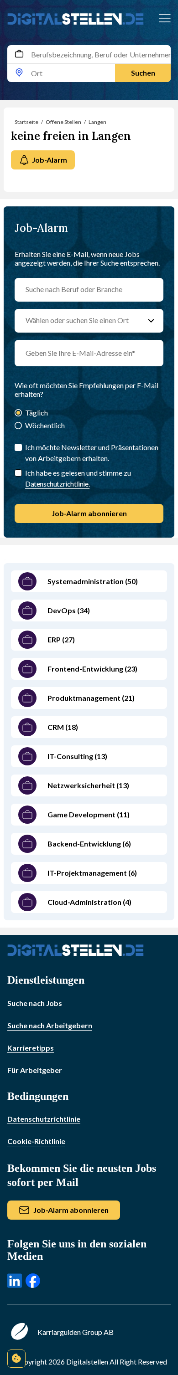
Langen (97, 121)
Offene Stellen (63, 121)
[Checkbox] (18, 473)
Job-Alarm (49, 159)
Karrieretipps (30, 1047)
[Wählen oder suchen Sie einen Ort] (151, 321)
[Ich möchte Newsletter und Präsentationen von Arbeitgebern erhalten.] (18, 447)
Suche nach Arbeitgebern (49, 1025)
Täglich (36, 412)
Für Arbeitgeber (34, 1070)
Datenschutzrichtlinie (43, 1118)
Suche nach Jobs (34, 1003)
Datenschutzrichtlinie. (57, 483)
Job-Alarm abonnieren (89, 513)
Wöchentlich (45, 425)
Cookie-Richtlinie (36, 1141)
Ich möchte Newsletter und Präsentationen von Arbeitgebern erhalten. (91, 452)
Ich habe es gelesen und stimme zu (78, 478)
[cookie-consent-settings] (16, 1358)
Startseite (26, 121)
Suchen (143, 72)
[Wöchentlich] (18, 426)
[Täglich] (18, 413)
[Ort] (19, 73)
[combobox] (89, 63)
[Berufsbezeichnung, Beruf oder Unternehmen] (19, 54)
